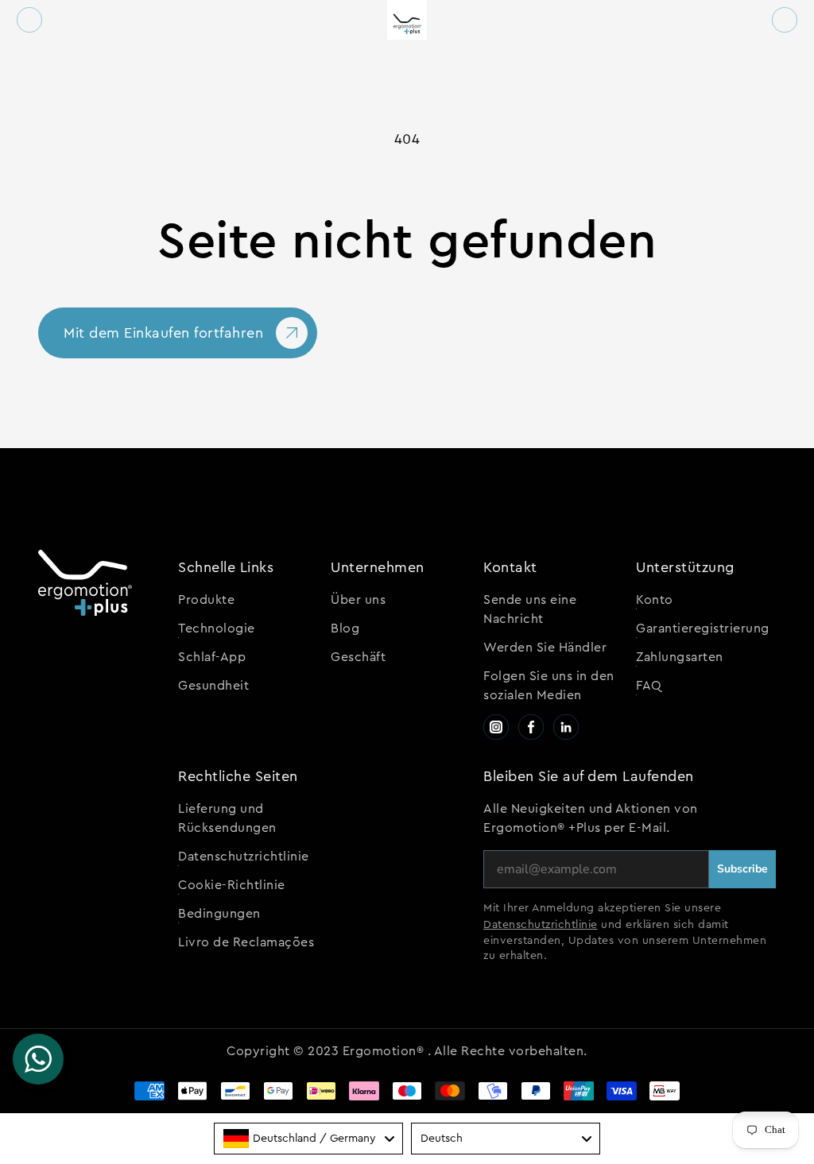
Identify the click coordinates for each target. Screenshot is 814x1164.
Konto (654, 600)
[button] (29, 20)
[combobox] (308, 1138)
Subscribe (742, 868)
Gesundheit (213, 685)
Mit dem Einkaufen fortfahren (163, 333)
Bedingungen (219, 913)
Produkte (206, 600)
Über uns (358, 600)
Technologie (216, 628)
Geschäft (358, 657)
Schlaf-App (212, 657)
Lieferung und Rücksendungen (227, 818)
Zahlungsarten (679, 657)
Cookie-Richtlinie (231, 885)
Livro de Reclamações (246, 942)
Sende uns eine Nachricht (529, 609)
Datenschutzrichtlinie (243, 856)
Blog (345, 628)
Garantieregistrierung (702, 628)
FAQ (649, 685)
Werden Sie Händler (545, 647)
